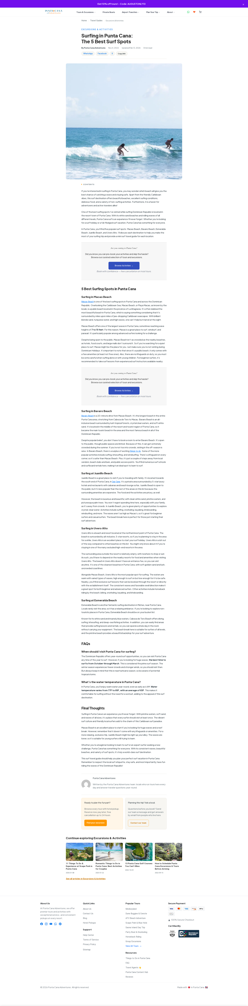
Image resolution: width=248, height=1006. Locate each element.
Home (84, 20)
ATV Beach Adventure (136, 918)
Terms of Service (91, 939)
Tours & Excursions (85, 12)
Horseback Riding (133, 937)
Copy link (122, 54)
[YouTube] (51, 923)
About (170, 12)
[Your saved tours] (194, 12)
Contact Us (88, 913)
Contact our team (138, 823)
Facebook (102, 53)
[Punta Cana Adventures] (53, 12)
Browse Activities (124, 265)
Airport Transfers (129, 12)
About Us (87, 909)
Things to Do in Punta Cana (138, 958)
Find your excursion (95, 823)
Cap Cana (116, 481)
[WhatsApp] (55, 923)
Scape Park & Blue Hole (136, 923)
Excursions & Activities (97, 29)
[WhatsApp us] (188, 12)
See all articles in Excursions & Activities (86, 879)
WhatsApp (88, 53)
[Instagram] (46, 923)
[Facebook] (41, 923)
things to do (135, 451)
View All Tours (132, 946)
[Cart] (200, 12)
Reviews (129, 977)
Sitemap (87, 949)
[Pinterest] (60, 923)
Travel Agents (133, 967)
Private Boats (109, 12)
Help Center (88, 935)
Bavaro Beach (87, 416)
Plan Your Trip (152, 12)
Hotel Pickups (89, 923)
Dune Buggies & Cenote (136, 913)
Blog (85, 918)
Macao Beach (87, 301)
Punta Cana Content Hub (137, 972)
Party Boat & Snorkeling (136, 932)
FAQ (127, 963)
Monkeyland (131, 909)
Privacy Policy (89, 944)
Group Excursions (133, 941)
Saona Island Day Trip (135, 927)
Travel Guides (96, 20)
